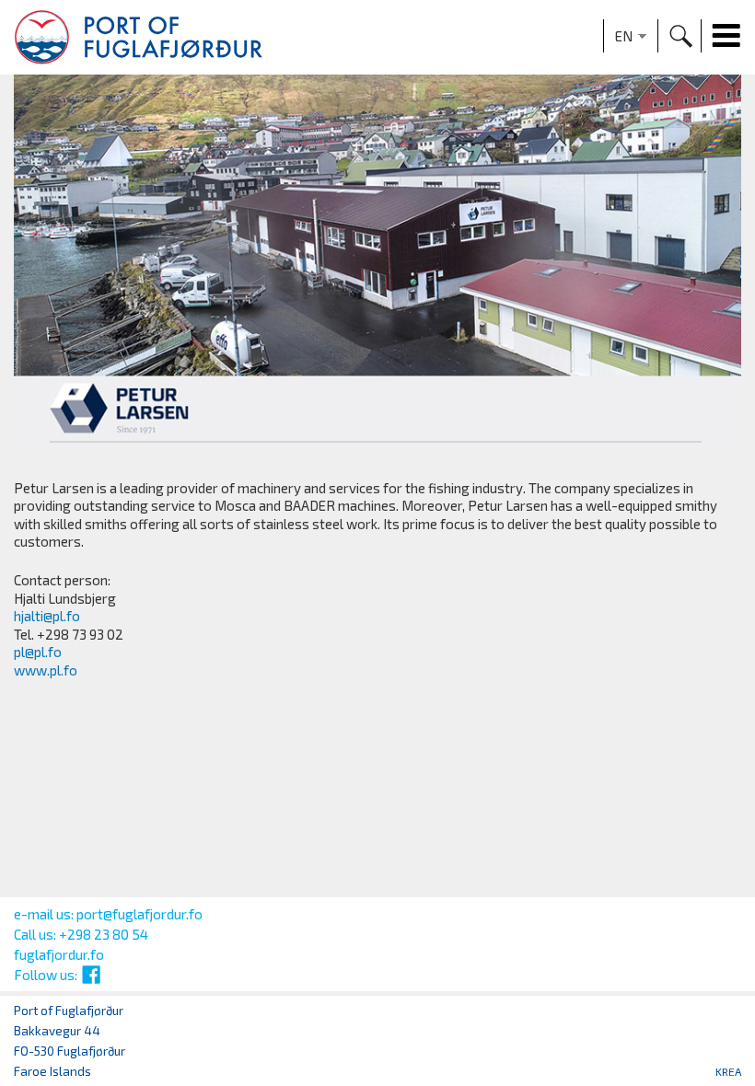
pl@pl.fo (38, 651)
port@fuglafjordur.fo (139, 914)
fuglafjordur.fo (59, 954)
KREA (728, 1071)
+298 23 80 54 (103, 934)
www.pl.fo (45, 670)
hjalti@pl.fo (47, 615)
